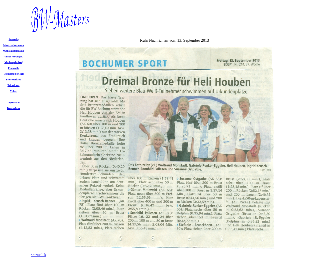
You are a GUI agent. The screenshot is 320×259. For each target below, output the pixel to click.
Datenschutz (13, 108)
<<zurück (38, 255)
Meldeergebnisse (13, 62)
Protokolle (13, 68)
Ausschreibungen (13, 56)
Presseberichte (13, 79)
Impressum (14, 102)
